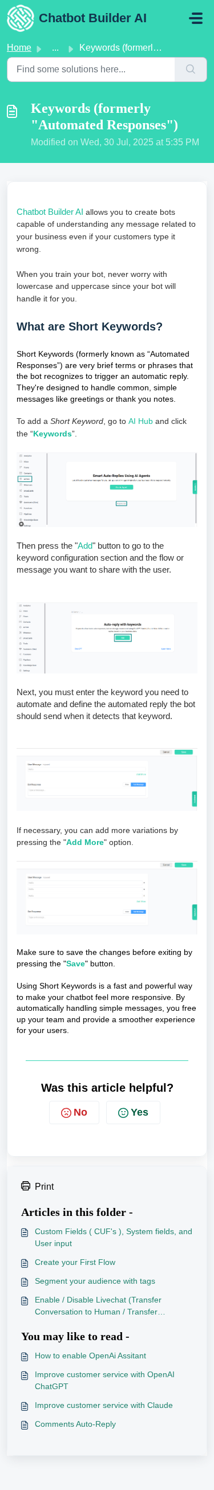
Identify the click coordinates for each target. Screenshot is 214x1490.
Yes (139, 1112)
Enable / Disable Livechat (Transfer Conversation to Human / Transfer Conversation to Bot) (98, 1306)
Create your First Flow (75, 1262)
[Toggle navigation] (195, 18)
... (55, 47)
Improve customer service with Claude (104, 1405)
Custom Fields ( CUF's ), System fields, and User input (113, 1237)
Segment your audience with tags (95, 1280)
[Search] (191, 69)
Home (19, 47)
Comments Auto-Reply (75, 1423)
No (80, 1112)
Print (44, 1186)
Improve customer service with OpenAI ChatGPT (105, 1380)
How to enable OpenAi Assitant (90, 1355)
